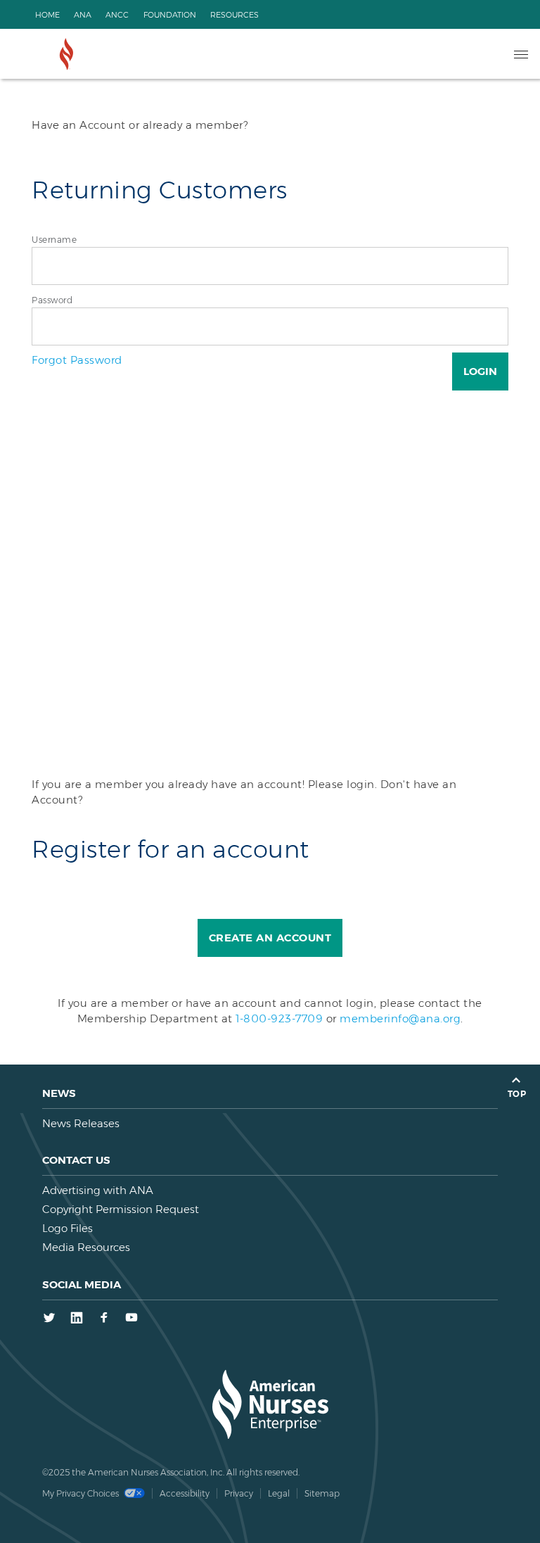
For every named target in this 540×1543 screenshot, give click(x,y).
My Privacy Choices (81, 1493)
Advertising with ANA (97, 1190)
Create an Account (270, 937)
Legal (279, 1493)
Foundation (169, 15)
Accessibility (185, 1493)
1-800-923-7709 (279, 1018)
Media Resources (86, 1247)
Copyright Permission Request (120, 1209)
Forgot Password (77, 360)
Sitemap (322, 1493)
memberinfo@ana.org (400, 1018)
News (59, 1093)
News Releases (81, 1123)
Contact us (76, 1160)
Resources (234, 15)
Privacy (238, 1493)
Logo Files (67, 1228)
